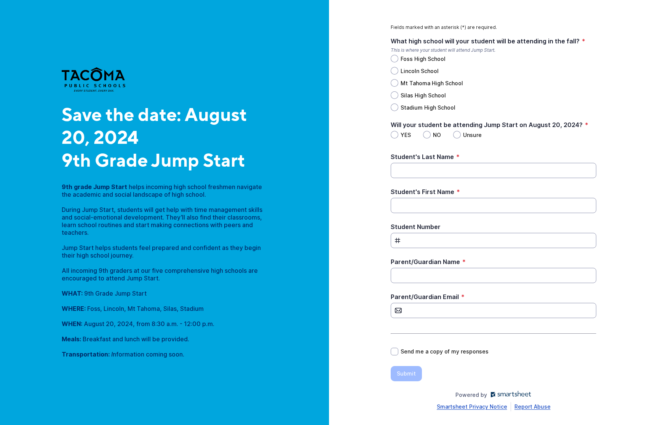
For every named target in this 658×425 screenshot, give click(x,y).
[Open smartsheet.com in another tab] (509, 394)
